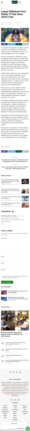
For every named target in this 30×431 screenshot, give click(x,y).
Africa (5, 405)
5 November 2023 (12, 294)
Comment (4, 238)
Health (5, 415)
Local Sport (15, 409)
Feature (5, 413)
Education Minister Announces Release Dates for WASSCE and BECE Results (11, 334)
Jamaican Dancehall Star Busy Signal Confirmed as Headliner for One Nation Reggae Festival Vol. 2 (10, 181)
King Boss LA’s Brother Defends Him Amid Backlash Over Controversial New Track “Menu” (10, 190)
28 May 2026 (15, 206)
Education (5, 409)
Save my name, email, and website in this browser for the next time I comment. (15, 277)
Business (5, 407)
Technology (25, 411)
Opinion (15, 417)
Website (3, 269)
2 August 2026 (16, 184)
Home (2, 8)
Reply (3, 223)
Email (3, 263)
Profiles (25, 407)
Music (15, 413)
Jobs (5, 417)
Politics (25, 405)
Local (15, 407)
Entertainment (8, 8)
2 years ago (21, 216)
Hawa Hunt (7, 146)
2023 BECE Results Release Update (13, 355)
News (15, 415)
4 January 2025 (18, 22)
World (24, 413)
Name (3, 256)
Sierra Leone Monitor (7, 22)
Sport (24, 409)
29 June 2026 (16, 200)
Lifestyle (15, 405)
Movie (15, 411)
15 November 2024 (12, 300)
